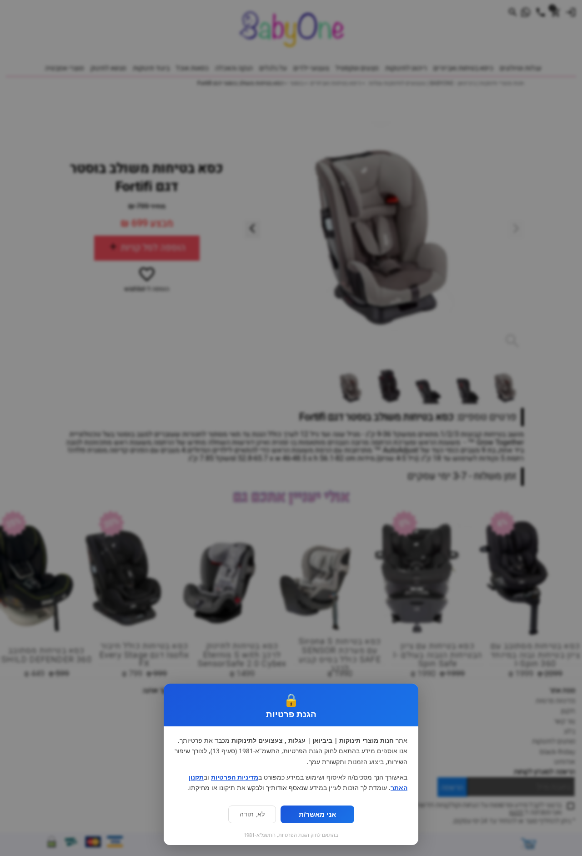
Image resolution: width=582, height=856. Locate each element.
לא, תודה (252, 814)
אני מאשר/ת (317, 814)
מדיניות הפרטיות (234, 777)
